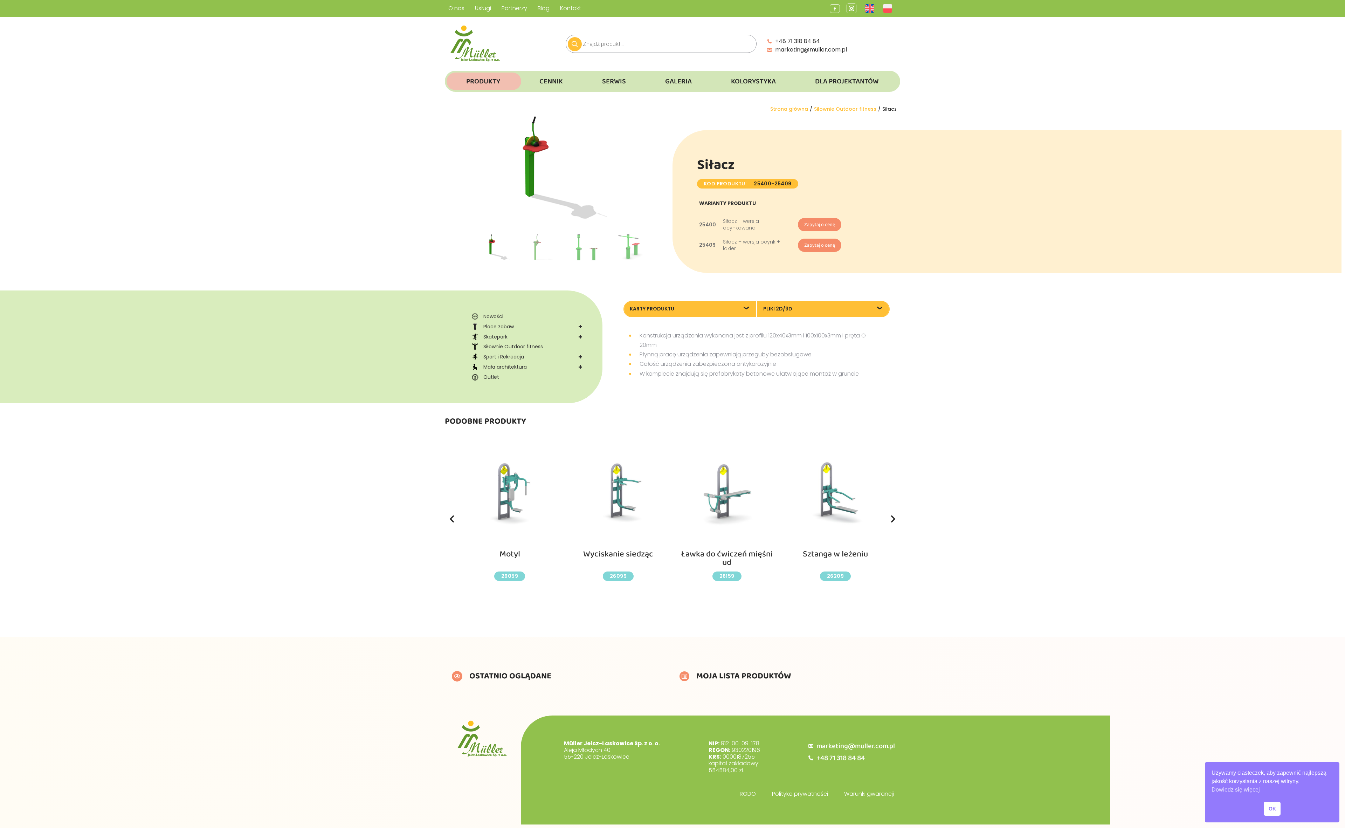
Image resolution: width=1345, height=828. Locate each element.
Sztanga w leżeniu (835, 554)
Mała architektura (532, 367)
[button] (452, 519)
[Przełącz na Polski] (888, 8)
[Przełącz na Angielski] (871, 8)
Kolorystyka (753, 81)
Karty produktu (652, 308)
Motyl (509, 554)
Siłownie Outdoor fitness (513, 346)
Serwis (614, 81)
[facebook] (835, 8)
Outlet (491, 377)
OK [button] (1272, 809)
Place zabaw (532, 326)
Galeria (678, 81)
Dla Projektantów (847, 81)
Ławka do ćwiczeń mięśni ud (727, 558)
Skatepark (532, 337)
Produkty (483, 81)
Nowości (493, 316)
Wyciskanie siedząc (618, 554)
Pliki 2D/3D (777, 308)
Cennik (551, 81)
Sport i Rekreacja (532, 357)
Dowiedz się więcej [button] (1236, 790)
